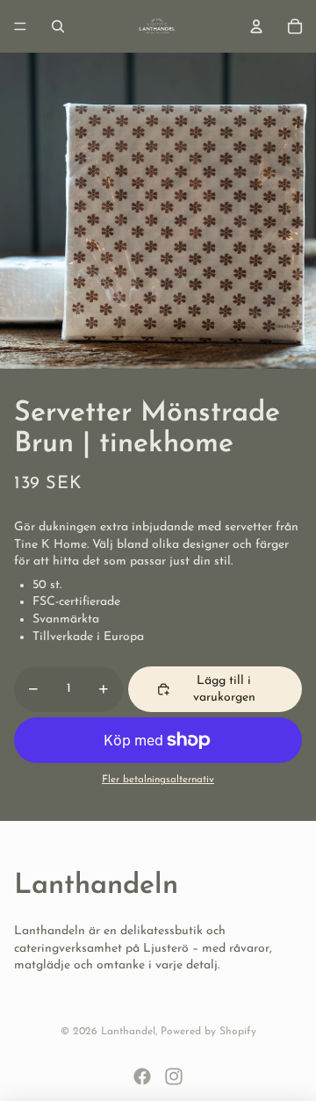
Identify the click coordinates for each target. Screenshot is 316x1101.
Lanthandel (128, 1031)
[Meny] (20, 26)
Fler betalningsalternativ (158, 779)
